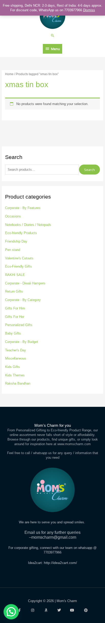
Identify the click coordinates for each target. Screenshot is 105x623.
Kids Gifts (12, 367)
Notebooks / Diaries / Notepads (28, 225)
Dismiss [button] (89, 10)
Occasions (13, 216)
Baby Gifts (13, 333)
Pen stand (12, 250)
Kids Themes (15, 375)
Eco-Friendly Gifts (18, 266)
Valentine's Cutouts (19, 258)
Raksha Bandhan (17, 383)
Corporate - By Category (23, 300)
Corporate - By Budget (21, 342)
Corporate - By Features (23, 208)
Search (89, 169)
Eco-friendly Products (21, 233)
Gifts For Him (15, 308)
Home (9, 74)
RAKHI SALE (15, 275)
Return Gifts (14, 291)
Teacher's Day (15, 350)
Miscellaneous (15, 358)
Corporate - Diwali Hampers (25, 283)
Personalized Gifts (18, 325)
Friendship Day (16, 241)
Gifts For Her (14, 317)
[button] (52, 35)
